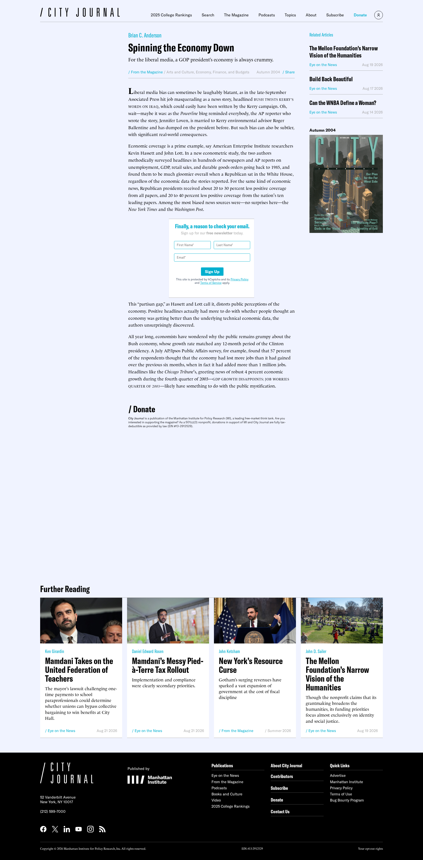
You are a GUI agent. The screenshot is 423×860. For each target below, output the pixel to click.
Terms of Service (211, 283)
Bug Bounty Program (347, 800)
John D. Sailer (316, 651)
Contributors (282, 776)
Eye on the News (61, 730)
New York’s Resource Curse (251, 665)
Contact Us (280, 811)
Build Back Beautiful (331, 79)
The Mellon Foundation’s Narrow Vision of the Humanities (343, 52)
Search (208, 15)
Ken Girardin (54, 651)
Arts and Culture (180, 72)
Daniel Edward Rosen (148, 651)
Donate (360, 15)
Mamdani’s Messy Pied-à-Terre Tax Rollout (167, 665)
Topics (290, 15)
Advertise (338, 775)
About (311, 15)
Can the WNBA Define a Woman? (342, 102)
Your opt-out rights (370, 848)
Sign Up (212, 271)
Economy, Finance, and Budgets (222, 72)
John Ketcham (229, 651)
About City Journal (286, 765)
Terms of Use (341, 794)
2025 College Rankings (171, 15)
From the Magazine (237, 730)
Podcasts (266, 15)
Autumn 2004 (268, 72)
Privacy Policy (239, 279)
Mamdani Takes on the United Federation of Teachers (79, 669)
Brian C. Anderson (145, 35)
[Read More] (346, 184)
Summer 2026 (279, 731)
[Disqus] (211, 504)
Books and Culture (227, 794)
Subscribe (335, 15)
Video (216, 800)
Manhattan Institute (346, 782)
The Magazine (236, 15)
